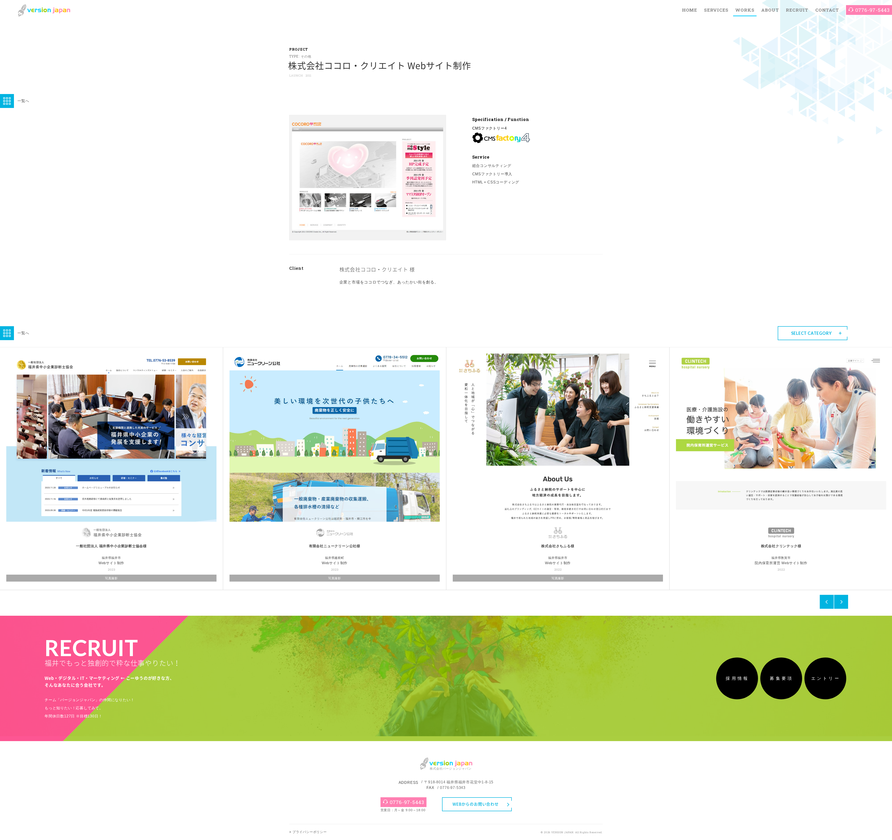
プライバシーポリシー (309, 832)
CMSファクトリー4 (489, 128)
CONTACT (827, 10)
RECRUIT (797, 10)
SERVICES (716, 10)
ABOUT (770, 10)
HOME (689, 10)
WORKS (744, 10)
